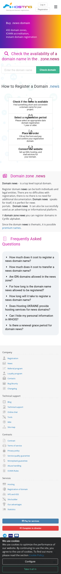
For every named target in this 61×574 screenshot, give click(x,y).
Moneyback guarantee (17, 460)
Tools (10, 417)
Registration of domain (18, 489)
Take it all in (30, 569)
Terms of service (15, 445)
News (10, 363)
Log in (42, 4)
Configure (30, 561)
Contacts (11, 378)
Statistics (11, 509)
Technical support (15, 407)
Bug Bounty (13, 383)
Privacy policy (14, 450)
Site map (11, 427)
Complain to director (31, 528)
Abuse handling (14, 465)
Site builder (12, 499)
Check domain (48, 69)
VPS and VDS (13, 494)
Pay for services (31, 521)
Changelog (12, 388)
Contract (11, 440)
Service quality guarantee (19, 455)
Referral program (15, 368)
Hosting (11, 484)
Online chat (13, 412)
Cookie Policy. (36, 555)
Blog (9, 402)
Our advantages (15, 504)
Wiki (9, 422)
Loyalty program (15, 373)
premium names (11, 228)
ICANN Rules (13, 470)
